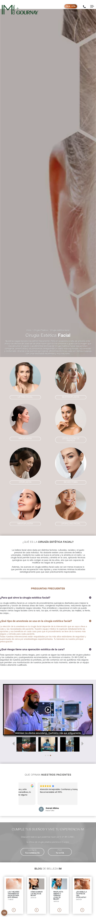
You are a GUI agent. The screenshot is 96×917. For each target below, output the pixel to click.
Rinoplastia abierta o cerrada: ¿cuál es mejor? (58, 895)
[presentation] (13, 743)
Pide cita (71, 7)
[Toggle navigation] (92, 6)
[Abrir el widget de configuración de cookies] (4, 913)
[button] (25, 397)
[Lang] (26, 744)
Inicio (29, 331)
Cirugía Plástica (41, 331)
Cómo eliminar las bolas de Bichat (36, 893)
